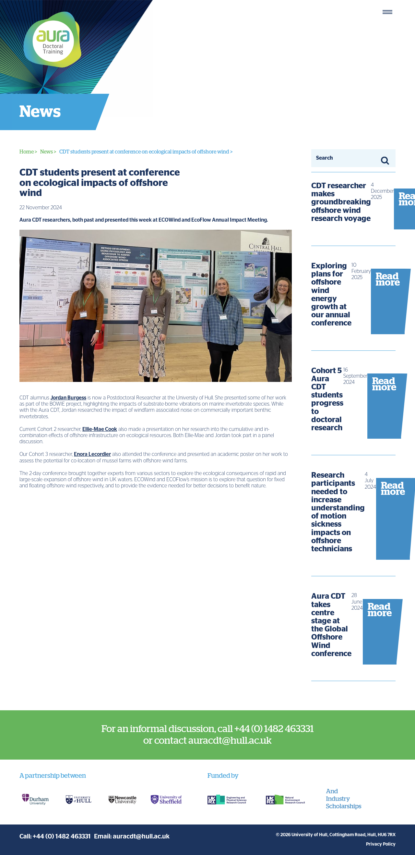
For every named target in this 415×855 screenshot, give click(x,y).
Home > (28, 151)
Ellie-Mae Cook (99, 429)
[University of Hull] (78, 799)
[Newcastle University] (122, 799)
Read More (353, 214)
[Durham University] (34, 799)
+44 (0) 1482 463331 (62, 836)
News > (48, 151)
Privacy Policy (381, 844)
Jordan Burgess (68, 397)
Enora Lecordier (92, 454)
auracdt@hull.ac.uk (141, 836)
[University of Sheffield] (166, 799)
